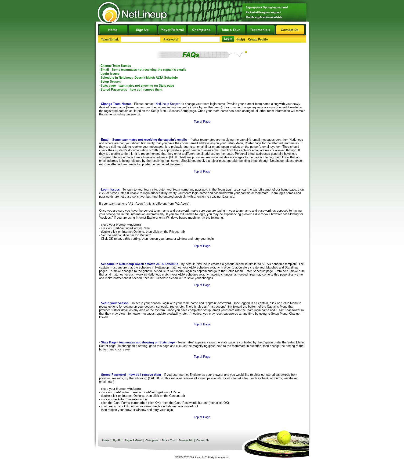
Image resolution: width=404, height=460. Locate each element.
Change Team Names (116, 65)
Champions (201, 30)
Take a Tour (231, 30)
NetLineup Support (167, 104)
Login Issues (110, 73)
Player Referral (172, 30)
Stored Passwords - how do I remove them (131, 89)
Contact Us (290, 30)
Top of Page (202, 121)
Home (113, 30)
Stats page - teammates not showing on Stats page (137, 85)
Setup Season (111, 81)
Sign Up (143, 30)
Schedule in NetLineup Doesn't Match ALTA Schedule (139, 77)
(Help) (240, 39)
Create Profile (258, 39)
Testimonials (260, 30)
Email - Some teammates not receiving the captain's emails (143, 69)
